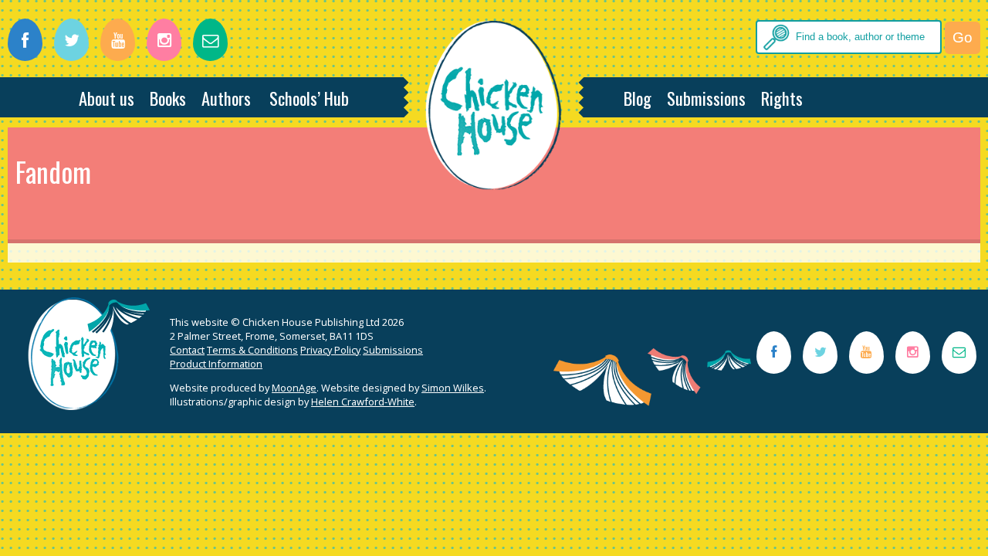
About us (106, 97)
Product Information (216, 364)
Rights (782, 97)
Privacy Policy (330, 350)
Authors (226, 97)
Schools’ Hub (309, 97)
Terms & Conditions (252, 350)
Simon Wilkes (452, 388)
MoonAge (294, 388)
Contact (187, 350)
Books (168, 97)
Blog (637, 97)
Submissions (706, 97)
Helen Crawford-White (362, 402)
